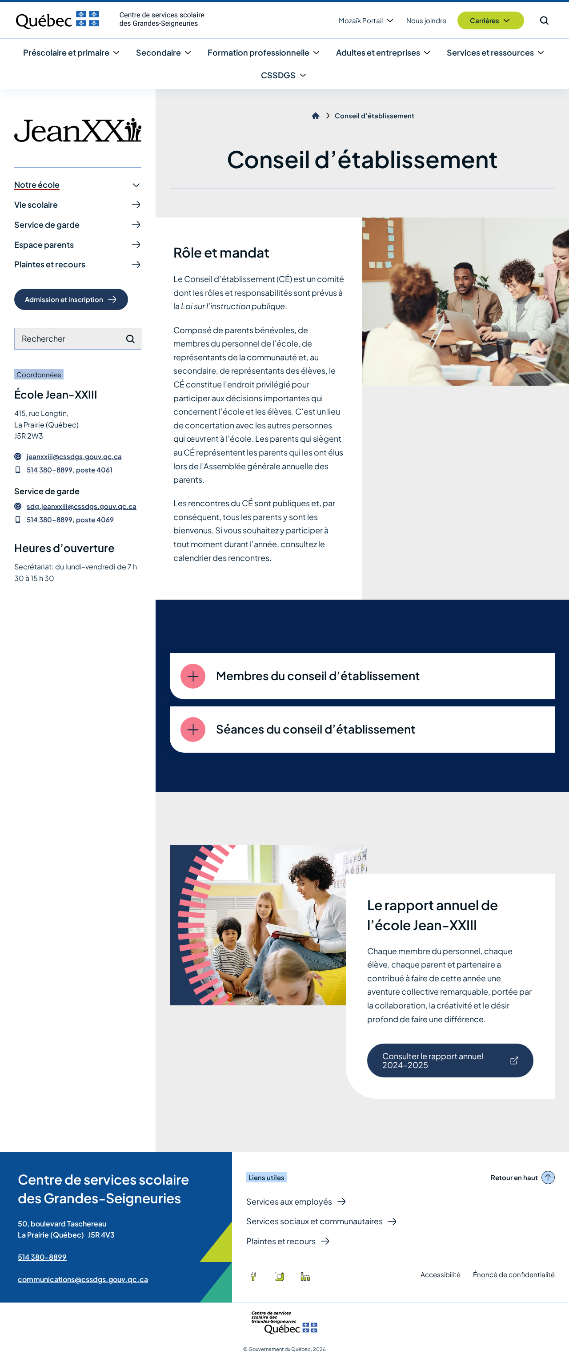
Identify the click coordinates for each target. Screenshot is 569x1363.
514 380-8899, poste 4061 (69, 469)
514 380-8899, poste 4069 (70, 519)
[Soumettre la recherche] (130, 339)
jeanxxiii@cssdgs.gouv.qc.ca (74, 456)
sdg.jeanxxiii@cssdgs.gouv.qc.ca (81, 506)
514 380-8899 (42, 1257)
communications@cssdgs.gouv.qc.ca (83, 1279)
